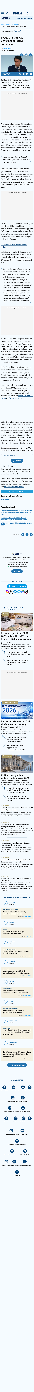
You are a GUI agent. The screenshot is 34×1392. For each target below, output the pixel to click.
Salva (24, 74)
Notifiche (31, 74)
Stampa (20, 74)
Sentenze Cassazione (9, 949)
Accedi (29, 18)
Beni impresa (7, 1028)
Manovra (17, 31)
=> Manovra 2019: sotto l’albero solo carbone (14, 246)
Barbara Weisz (7, 48)
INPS (6, 614)
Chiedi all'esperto (18, 1065)
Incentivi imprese (11, 702)
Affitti (5, 929)
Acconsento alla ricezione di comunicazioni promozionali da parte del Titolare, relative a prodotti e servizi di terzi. (16, 471)
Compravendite (7, 988)
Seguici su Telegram (17, 491)
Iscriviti (17, 571)
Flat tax (5, 876)
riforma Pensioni (15, 398)
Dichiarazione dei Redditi (10, 909)
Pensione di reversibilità (10, 1008)
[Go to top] (30, 1386)
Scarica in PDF (27, 74)
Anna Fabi (28, 936)
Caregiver (6, 969)
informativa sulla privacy (14, 486)
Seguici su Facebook (18, 586)
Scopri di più (21, 18)
